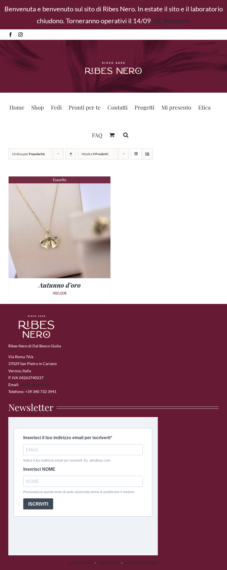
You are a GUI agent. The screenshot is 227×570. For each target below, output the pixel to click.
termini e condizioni (141, 562)
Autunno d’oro (60, 285)
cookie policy (108, 562)
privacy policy (81, 562)
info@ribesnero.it (35, 384)
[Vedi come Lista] (147, 154)
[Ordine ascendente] (70, 154)
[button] (125, 134)
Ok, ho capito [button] (171, 21)
